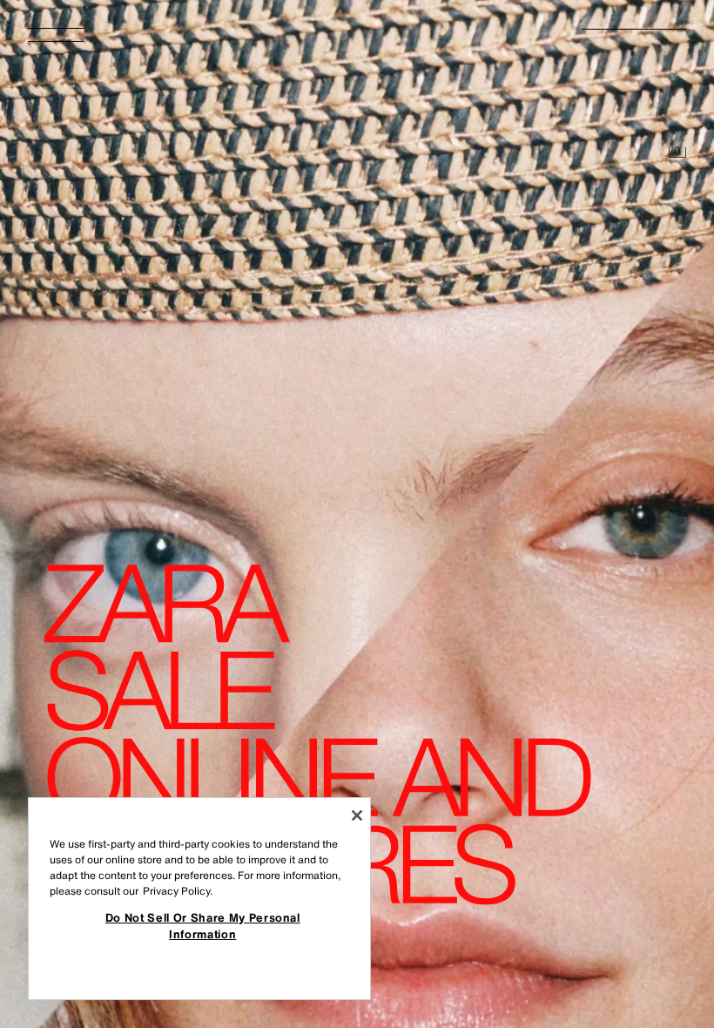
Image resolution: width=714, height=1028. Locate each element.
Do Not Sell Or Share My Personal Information (202, 925)
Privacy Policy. (177, 890)
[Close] (357, 815)
